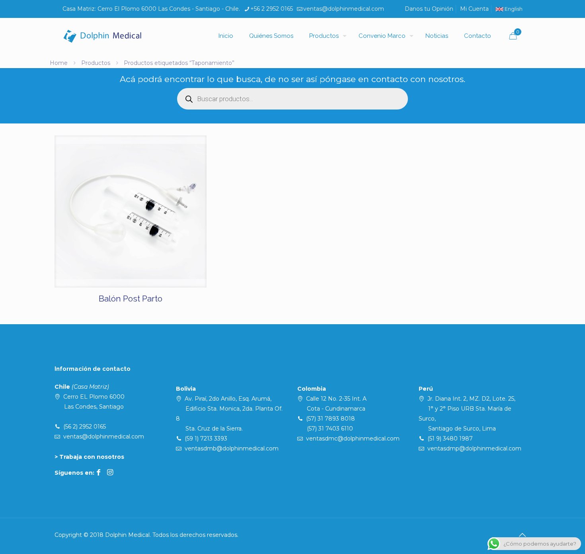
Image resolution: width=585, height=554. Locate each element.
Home (59, 63)
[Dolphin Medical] (102, 36)
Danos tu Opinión (429, 8)
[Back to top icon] (522, 535)
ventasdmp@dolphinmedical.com (474, 448)
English (513, 9)
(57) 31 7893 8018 (330, 418)
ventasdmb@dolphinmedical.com (232, 448)
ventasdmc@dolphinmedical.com (353, 438)
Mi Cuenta (474, 8)
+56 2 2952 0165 (271, 8)
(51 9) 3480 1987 (450, 438)
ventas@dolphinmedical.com (343, 8)
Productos (95, 63)
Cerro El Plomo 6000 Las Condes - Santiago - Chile (168, 8)
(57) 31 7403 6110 (330, 428)
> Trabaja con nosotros (89, 456)
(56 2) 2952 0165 (84, 426)
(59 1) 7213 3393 (206, 438)
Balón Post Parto (130, 298)
